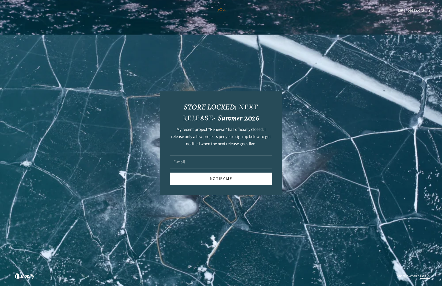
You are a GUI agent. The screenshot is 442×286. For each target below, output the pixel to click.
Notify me (221, 178)
